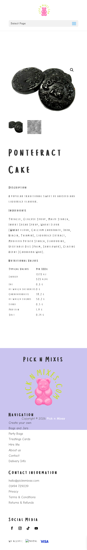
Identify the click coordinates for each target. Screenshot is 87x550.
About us (15, 450)
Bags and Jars (18, 428)
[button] (71, 70)
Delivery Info (17, 461)
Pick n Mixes (56, 418)
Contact (14, 455)
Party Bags (16, 434)
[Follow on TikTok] (28, 528)
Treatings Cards (19, 439)
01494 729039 (19, 486)
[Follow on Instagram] (20, 528)
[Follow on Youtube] (36, 528)
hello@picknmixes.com (24, 480)
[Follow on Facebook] (12, 528)
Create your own (20, 423)
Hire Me (14, 444)
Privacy (13, 491)
